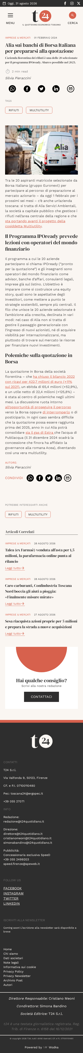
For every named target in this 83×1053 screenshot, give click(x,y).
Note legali (11, 962)
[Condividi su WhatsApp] (12, 89)
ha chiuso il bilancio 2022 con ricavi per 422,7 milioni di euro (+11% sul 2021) (40, 382)
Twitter (11, 898)
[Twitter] (78, 3)
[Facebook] (65, 3)
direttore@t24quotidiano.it (23, 833)
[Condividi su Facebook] (27, 89)
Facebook (12, 888)
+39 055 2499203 (16, 859)
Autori (7, 984)
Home (7, 949)
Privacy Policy (13, 971)
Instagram (13, 893)
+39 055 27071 (13, 801)
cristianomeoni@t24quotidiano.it (27, 838)
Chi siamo (10, 953)
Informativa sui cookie (19, 967)
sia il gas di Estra (40, 433)
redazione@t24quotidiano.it (23, 821)
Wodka (54, 1047)
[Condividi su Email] (70, 89)
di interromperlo (56, 412)
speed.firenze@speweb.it (21, 863)
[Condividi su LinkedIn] (56, 89)
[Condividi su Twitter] (41, 89)
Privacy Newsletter (17, 976)
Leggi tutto (13, 568)
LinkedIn (11, 904)
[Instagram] (72, 3)
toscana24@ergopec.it (27, 793)
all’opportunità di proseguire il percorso (38, 407)
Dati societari (13, 958)
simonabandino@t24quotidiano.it (27, 842)
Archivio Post (13, 980)
